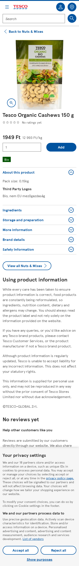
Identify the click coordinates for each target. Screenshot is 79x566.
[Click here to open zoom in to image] (11, 102)
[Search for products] (72, 18)
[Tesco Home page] (20, 7)
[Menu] (7, 7)
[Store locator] (72, 7)
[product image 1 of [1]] (39, 75)
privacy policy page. (60, 478)
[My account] (60, 7)
